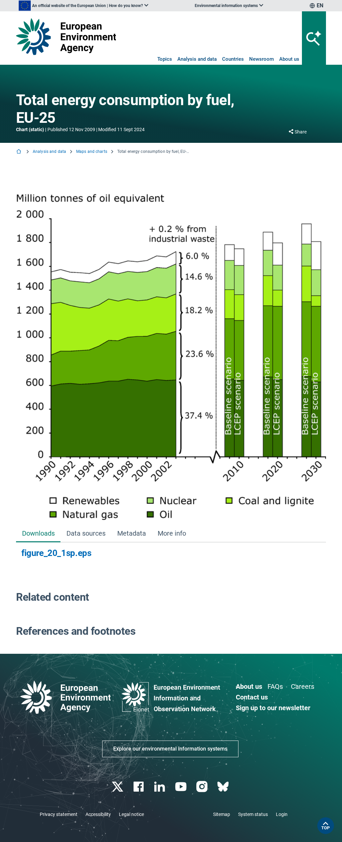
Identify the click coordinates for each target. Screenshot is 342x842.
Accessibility (98, 814)
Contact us (252, 697)
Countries (233, 59)
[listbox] (83, 5)
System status (253, 814)
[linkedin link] (160, 787)
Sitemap (221, 814)
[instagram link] (202, 787)
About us (289, 59)
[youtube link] (181, 787)
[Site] (66, 36)
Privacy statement (58, 814)
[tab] (38, 533)
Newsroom (261, 59)
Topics (164, 59)
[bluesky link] (223, 787)
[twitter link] (118, 787)
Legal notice (131, 814)
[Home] (19, 152)
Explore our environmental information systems (170, 749)
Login (282, 814)
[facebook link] (139, 787)
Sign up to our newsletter (273, 708)
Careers (302, 686)
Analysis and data (197, 59)
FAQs (275, 686)
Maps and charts (91, 151)
